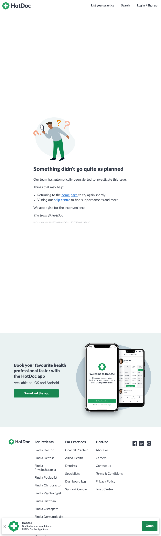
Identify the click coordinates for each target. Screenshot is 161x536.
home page (69, 195)
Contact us (103, 465)
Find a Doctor (44, 450)
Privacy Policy (105, 481)
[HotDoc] (16, 5)
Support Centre (76, 489)
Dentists (71, 465)
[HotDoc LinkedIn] (141, 443)
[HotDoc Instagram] (148, 443)
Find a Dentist (44, 458)
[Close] (4, 526)
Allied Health (74, 458)
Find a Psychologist (48, 493)
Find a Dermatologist (49, 516)
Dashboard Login (76, 481)
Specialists (72, 473)
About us (102, 450)
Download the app (36, 393)
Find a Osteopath (47, 509)
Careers (101, 458)
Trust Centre (104, 489)
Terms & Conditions (109, 473)
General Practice (76, 450)
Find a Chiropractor (48, 485)
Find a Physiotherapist (45, 467)
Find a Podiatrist (46, 477)
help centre (62, 200)
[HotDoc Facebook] (134, 443)
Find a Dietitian (45, 501)
